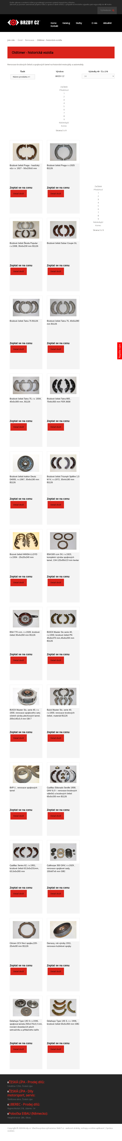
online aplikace (97, 1128)
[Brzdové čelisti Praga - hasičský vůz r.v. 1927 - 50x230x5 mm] (26, 152)
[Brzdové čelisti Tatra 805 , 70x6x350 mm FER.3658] (63, 385)
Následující (64, 122)
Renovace (29, 40)
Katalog (66, 23)
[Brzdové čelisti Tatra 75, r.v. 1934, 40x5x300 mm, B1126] (26, 385)
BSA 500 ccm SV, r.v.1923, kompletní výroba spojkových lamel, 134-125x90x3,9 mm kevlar (63, 557)
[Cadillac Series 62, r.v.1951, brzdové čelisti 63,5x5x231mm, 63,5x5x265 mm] (26, 852)
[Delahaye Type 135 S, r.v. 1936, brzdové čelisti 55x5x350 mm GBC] (63, 1007)
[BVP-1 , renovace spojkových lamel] (26, 774)
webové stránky (73, 1128)
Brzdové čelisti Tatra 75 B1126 (24, 321)
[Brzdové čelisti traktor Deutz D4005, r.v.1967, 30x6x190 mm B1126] (26, 463)
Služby (79, 23)
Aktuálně (107, 23)
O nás (94, 23)
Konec (64, 126)
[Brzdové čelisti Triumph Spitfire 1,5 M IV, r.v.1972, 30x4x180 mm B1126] (63, 463)
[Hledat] (113, 10)
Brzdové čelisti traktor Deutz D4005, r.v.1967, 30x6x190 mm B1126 (24, 479)
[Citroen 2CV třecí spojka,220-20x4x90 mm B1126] (26, 930)
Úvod (20, 40)
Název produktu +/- (21, 76)
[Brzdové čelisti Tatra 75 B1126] (26, 307)
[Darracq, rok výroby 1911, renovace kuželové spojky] (63, 930)
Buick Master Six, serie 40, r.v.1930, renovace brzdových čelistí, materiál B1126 (61, 713)
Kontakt (54, 26)
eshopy (84, 1128)
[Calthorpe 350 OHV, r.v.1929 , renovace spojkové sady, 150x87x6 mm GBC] (63, 852)
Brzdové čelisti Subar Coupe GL (62, 243)
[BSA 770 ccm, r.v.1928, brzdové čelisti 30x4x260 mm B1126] (26, 618)
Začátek (64, 86)
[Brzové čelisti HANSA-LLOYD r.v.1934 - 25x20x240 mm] (26, 541)
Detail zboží (18, 193)
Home (54, 23)
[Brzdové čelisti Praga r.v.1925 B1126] (63, 152)
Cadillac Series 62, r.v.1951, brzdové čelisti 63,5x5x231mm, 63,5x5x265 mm (24, 868)
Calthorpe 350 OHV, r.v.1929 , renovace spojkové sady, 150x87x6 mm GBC (61, 868)
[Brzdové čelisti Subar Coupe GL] (63, 230)
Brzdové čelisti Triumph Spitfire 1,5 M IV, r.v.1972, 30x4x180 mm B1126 (63, 479)
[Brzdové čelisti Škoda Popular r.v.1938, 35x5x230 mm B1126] (26, 230)
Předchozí (64, 90)
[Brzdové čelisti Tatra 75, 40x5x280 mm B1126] (63, 307)
